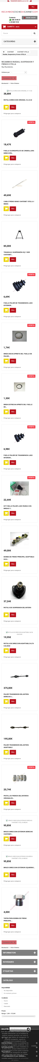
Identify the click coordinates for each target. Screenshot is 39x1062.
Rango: (4, 1013)
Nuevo (6, 1001)
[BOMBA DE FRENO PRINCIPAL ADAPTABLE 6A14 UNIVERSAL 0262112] (19, 537)
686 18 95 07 (16, 20)
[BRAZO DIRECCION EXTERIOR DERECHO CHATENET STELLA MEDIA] (19, 819)
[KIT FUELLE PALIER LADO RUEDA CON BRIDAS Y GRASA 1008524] (19, 486)
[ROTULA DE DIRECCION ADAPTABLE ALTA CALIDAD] (19, 631)
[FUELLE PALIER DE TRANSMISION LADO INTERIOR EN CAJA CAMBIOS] (19, 435)
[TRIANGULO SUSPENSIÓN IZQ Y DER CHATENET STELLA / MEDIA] (19, 232)
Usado (6, 1003)
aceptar (33, 1046)
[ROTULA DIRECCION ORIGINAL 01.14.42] (19, 89)
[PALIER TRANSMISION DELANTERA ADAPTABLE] (19, 725)
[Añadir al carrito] (6, 107)
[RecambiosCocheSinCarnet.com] (19, 12)
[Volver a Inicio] (4, 52)
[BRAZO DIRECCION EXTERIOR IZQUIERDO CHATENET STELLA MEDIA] (19, 855)
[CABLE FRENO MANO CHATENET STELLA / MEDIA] (19, 182)
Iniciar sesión (31, 17)
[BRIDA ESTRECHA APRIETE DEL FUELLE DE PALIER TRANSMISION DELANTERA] (19, 385)
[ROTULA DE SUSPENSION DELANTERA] (19, 588)
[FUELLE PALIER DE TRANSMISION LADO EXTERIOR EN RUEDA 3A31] (19, 283)
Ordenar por (6, 72)
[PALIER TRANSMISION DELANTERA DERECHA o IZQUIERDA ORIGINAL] (19, 674)
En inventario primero (10, 993)
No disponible (8, 990)
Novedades (8, 962)
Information (9, 953)
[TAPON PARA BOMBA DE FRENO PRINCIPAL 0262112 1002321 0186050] (19, 898)
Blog (33, 7)
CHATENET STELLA (23, 52)
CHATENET (10, 52)
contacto (12, 17)
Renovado (7, 1006)
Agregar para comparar (13, 113)
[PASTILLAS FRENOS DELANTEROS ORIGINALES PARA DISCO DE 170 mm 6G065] (19, 776)
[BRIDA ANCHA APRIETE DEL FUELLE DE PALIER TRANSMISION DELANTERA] (19, 334)
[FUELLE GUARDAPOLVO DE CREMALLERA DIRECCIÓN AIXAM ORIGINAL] (19, 131)
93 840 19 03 (14, 22)
